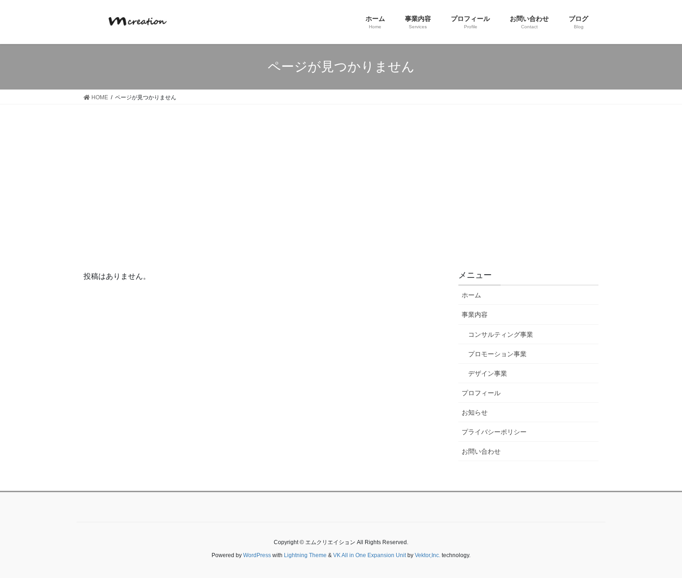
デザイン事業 (487, 373)
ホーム (471, 295)
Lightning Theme (305, 555)
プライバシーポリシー (494, 432)
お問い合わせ (481, 451)
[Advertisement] (341, 174)
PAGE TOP (668, 549)
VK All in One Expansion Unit (369, 555)
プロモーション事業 (497, 354)
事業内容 (475, 314)
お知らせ (475, 412)
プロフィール (481, 393)
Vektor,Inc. (427, 555)
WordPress (257, 555)
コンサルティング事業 (500, 334)
